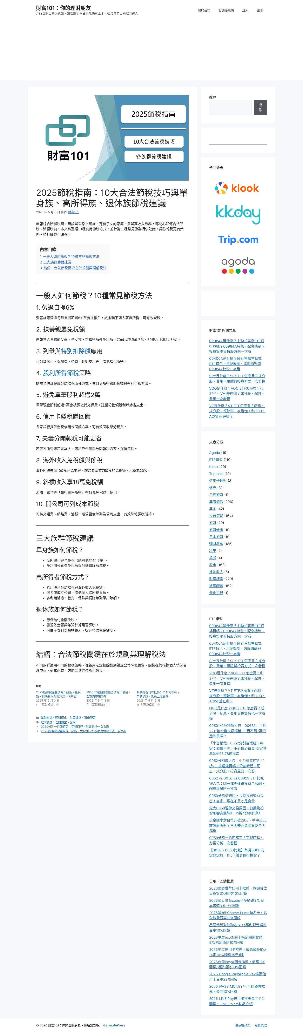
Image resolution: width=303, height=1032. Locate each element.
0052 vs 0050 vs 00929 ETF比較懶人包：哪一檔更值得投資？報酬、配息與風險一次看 (237, 783)
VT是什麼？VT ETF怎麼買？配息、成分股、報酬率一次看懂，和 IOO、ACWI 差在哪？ (237, 411)
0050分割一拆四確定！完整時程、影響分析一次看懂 (75, 726)
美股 (212, 558)
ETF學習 (216, 460)
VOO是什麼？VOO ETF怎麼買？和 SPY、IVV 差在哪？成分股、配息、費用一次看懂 (237, 393)
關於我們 (204, 10)
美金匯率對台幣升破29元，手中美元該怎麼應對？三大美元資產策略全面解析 (237, 825)
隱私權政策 (242, 1025)
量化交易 (216, 593)
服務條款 (261, 1025)
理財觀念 (46, 722)
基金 (212, 509)
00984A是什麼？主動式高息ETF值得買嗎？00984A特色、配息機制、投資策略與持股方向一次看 (237, 346)
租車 (212, 551)
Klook (213, 467)
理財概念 (61, 717)
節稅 (72, 722)
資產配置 (90, 717)
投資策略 (216, 516)
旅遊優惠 (216, 530)
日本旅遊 (216, 537)
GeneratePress (114, 1025)
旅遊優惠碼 (226, 10)
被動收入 (216, 572)
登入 (245, 10)
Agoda (214, 453)
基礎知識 (46, 717)
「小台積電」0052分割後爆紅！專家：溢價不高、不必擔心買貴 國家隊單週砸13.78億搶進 (237, 748)
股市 (212, 565)
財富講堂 (75, 717)
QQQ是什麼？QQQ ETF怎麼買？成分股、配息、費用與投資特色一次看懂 (237, 713)
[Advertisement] (151, 51)
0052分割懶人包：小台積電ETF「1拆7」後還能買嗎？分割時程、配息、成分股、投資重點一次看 (236, 766)
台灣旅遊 (216, 495)
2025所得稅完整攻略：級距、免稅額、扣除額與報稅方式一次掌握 (83, 731)
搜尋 (212, 97)
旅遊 (212, 523)
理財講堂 (61, 722)
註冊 (260, 10)
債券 (212, 488)
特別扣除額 (76, 351)
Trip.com (216, 474)
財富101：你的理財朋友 (63, 8)
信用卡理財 (218, 481)
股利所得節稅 (61, 373)
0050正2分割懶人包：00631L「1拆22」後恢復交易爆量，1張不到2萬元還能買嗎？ (237, 731)
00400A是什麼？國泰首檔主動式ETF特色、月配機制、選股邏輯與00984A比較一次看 (235, 363)
